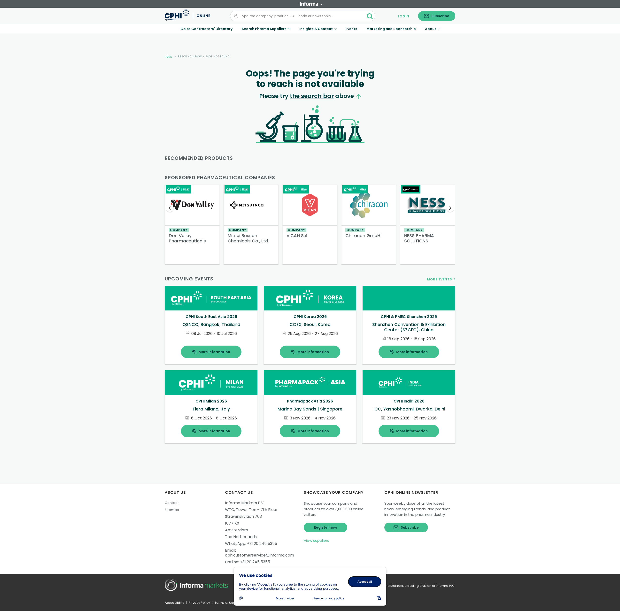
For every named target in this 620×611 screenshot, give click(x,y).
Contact (172, 502)
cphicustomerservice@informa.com (259, 555)
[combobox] (300, 16)
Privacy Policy (199, 602)
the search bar (312, 96)
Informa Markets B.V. (244, 503)
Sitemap (172, 509)
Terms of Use (225, 602)
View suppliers (316, 540)
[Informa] (311, 4)
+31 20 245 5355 (262, 543)
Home (168, 57)
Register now (325, 527)
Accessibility (174, 602)
